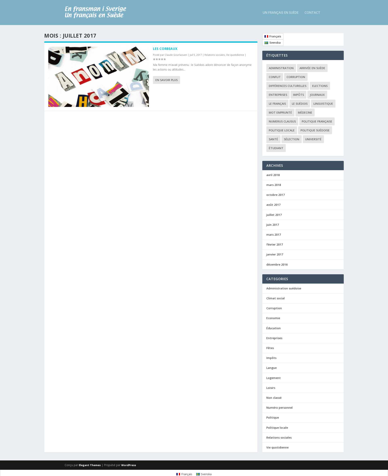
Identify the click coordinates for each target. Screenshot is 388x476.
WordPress (128, 465)
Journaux (317, 95)
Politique (272, 417)
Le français (277, 104)
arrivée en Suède (312, 68)
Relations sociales (215, 55)
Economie (273, 318)
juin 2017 (272, 225)
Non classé (274, 398)
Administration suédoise (283, 288)
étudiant (276, 148)
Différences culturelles (287, 86)
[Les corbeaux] (98, 77)
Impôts (298, 95)
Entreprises (278, 95)
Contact (312, 13)
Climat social (275, 298)
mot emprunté (280, 112)
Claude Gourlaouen (176, 55)
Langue (271, 368)
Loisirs (270, 388)
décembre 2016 (277, 264)
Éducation (273, 328)
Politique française (317, 121)
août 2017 (273, 205)
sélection (291, 139)
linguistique (323, 104)
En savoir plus (166, 80)
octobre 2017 (275, 195)
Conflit (275, 77)
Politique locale (282, 130)
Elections (320, 86)
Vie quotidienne (235, 55)
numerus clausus (282, 121)
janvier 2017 (274, 254)
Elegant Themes (90, 465)
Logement (273, 378)
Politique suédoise (315, 130)
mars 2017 (273, 234)
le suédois (300, 104)
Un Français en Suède (280, 13)
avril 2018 (273, 175)
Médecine (305, 112)
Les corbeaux (165, 48)
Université (313, 139)
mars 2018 (273, 185)
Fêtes (270, 348)
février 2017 (274, 244)
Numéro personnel (279, 408)
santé (273, 139)
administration (281, 68)
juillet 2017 (274, 215)
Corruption (296, 77)
